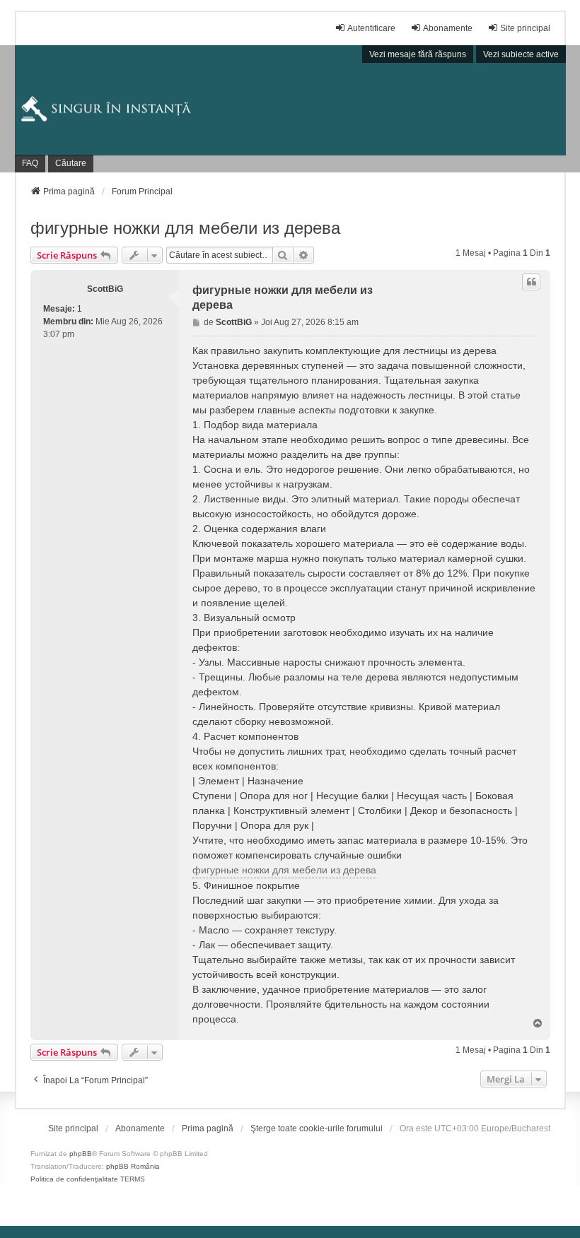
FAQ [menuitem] (30, 163)
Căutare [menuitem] (70, 163)
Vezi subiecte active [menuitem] (521, 54)
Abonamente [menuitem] (447, 28)
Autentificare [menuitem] (371, 28)
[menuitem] (73, 1128)
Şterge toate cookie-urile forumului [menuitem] (316, 1128)
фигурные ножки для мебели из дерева (185, 227)
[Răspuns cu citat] (531, 281)
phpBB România (133, 1166)
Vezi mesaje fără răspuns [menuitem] (417, 54)
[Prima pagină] (290, 109)
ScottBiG (105, 289)
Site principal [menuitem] (525, 28)
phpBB (80, 1153)
